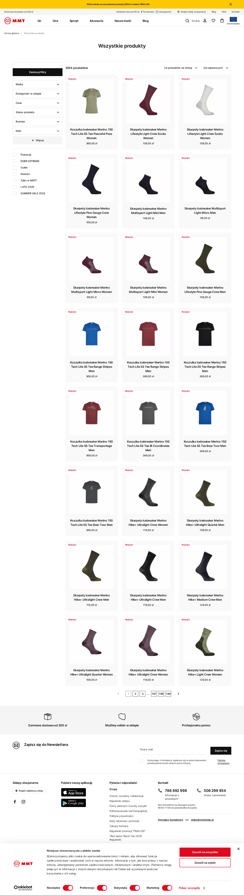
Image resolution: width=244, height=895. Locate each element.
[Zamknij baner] (238, 849)
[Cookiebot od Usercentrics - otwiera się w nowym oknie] (23, 888)
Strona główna (11, 33)
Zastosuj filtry (37, 72)
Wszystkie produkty (34, 33)
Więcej (40, 140)
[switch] (102, 888)
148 (161, 693)
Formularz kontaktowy (170, 819)
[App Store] (83, 792)
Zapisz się (221, 750)
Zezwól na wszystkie (205, 852)
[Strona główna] (14, 20)
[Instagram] (23, 802)
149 (168, 693)
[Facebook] (15, 802)
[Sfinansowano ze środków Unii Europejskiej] (233, 21)
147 (154, 693)
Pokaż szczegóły (189, 887)
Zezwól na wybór (205, 862)
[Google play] (83, 802)
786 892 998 (176, 790)
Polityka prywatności (224, 761)
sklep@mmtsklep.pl (202, 819)
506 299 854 (215, 790)
